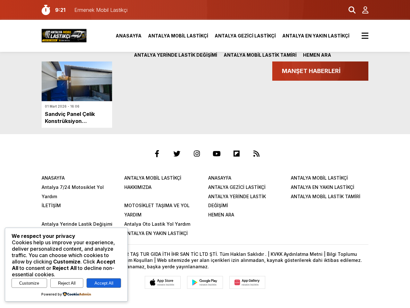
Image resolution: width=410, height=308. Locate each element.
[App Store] (163, 282)
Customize (29, 283)
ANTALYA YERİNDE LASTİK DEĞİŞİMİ (175, 55)
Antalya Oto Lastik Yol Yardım (157, 224)
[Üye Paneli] (362, 10)
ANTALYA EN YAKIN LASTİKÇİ (315, 35)
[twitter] (177, 153)
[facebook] (157, 153)
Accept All (103, 283)
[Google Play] (205, 282)
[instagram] (196, 153)
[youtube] (216, 153)
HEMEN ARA (317, 55)
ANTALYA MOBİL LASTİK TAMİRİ (260, 55)
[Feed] (256, 153)
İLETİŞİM (51, 205)
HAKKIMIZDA (138, 187)
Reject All (67, 283)
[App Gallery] (247, 282)
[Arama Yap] (349, 10)
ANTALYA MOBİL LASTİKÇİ (178, 35)
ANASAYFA (129, 35)
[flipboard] (236, 153)
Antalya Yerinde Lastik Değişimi (77, 224)
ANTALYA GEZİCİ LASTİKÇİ (245, 35)
